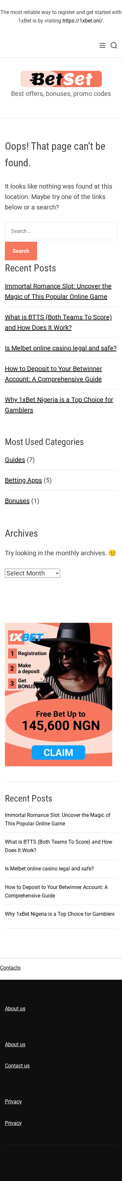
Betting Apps (23, 480)
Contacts (10, 968)
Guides (15, 460)
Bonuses (17, 501)
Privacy (13, 1101)
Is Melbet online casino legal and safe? (60, 348)
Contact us (17, 1066)
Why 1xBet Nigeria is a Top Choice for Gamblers (60, 914)
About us (15, 1008)
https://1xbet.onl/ (82, 21)
